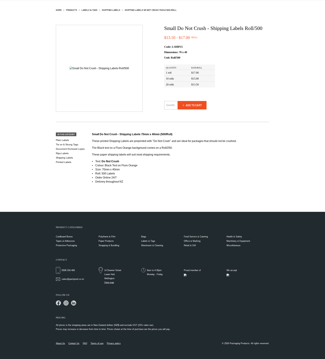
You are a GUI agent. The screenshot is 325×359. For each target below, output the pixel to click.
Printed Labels (63, 162)
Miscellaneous (233, 245)
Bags (143, 236)
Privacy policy (114, 343)
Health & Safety (234, 236)
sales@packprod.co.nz (73, 279)
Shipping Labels (111, 10)
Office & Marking (192, 241)
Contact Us (73, 343)
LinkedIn (73, 303)
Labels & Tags (90, 10)
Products (71, 10)
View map (109, 282)
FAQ (85, 343)
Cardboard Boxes (64, 236)
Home (59, 10)
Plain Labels (62, 140)
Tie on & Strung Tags (67, 144)
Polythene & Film (107, 236)
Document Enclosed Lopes (70, 149)
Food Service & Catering (196, 236)
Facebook (58, 303)
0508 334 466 (68, 270)
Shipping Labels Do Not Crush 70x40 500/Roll (151, 10)
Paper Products (106, 241)
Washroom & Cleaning (152, 245)
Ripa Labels (62, 153)
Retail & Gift (190, 245)
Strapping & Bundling (109, 245)
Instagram (66, 303)
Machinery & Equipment (238, 241)
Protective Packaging (66, 245)
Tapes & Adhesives (65, 241)
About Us (60, 343)
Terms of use (97, 343)
